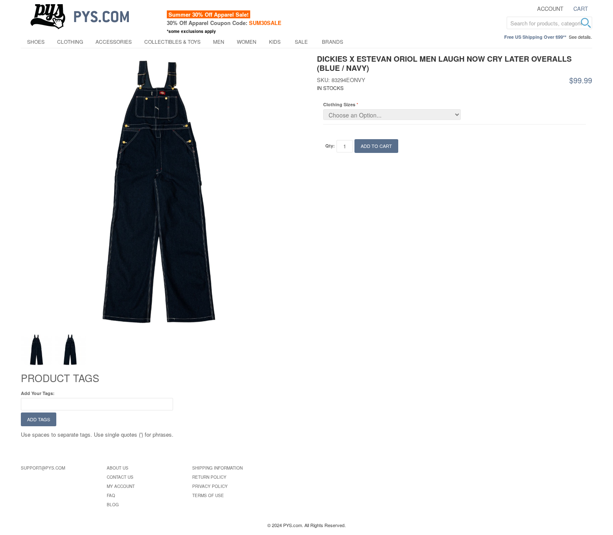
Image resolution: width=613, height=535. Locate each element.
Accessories (113, 41)
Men (218, 41)
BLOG (113, 505)
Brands (332, 41)
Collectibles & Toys (172, 41)
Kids (275, 41)
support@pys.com (43, 468)
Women (246, 41)
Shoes (36, 41)
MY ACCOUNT (121, 486)
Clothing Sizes (339, 104)
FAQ (111, 495)
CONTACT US (120, 477)
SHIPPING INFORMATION (217, 468)
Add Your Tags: (38, 393)
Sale (301, 41)
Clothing (70, 41)
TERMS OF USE (208, 495)
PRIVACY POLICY (210, 486)
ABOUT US (117, 468)
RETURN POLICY (209, 477)
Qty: (330, 145)
